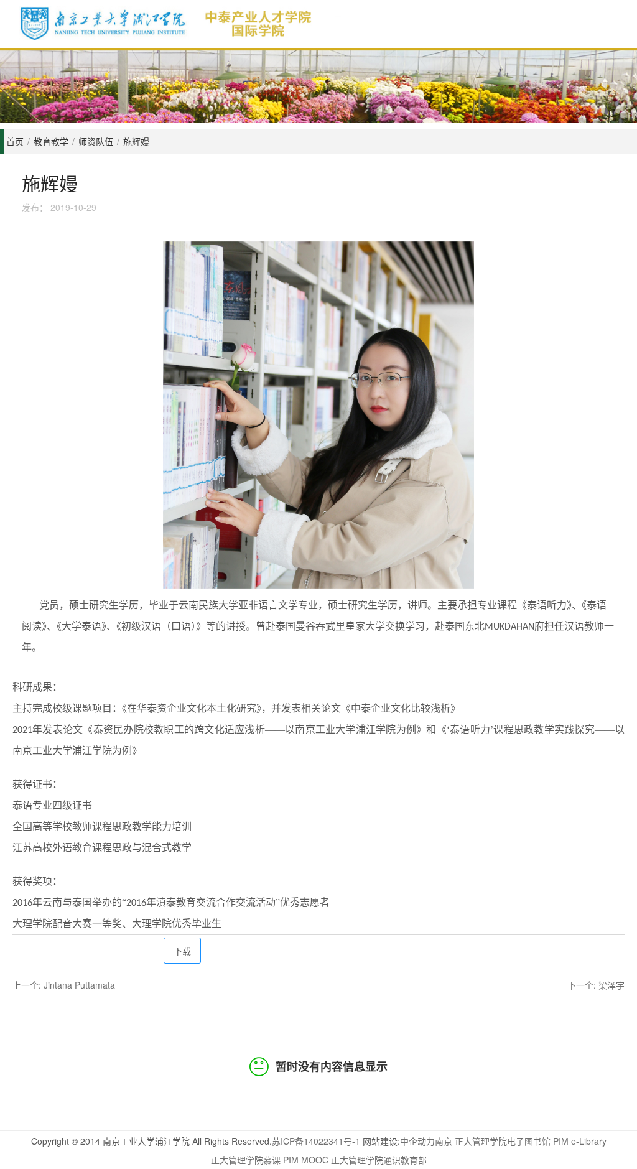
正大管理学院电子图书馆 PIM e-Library (531, 1141)
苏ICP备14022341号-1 (316, 1141)
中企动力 (417, 1141)
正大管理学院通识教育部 (379, 1159)
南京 (443, 1141)
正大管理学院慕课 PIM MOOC (269, 1159)
